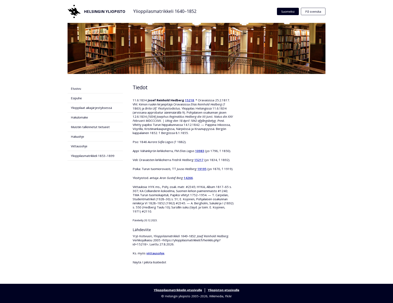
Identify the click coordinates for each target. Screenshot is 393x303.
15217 (198, 160)
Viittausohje (79, 146)
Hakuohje (77, 136)
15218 (189, 100)
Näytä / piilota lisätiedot (149, 262)
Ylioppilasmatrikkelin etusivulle (178, 290)
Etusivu (76, 88)
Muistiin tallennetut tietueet (90, 127)
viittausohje (155, 253)
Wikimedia (216, 296)
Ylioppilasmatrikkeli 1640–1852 (164, 11)
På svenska (313, 11)
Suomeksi (288, 11)
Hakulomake (79, 117)
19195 (202, 169)
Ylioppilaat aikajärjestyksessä (91, 108)
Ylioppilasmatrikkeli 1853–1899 (92, 156)
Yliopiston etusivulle (223, 290)
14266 (188, 178)
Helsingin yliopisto (104, 11)
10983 (199, 151)
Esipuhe (76, 98)
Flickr (228, 296)
